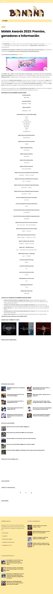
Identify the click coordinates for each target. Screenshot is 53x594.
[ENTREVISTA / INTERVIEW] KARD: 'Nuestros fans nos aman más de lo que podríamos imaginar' (15, 583)
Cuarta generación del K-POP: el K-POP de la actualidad (15, 395)
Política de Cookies (7, 539)
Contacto (4, 536)
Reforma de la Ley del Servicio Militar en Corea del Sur (20, 432)
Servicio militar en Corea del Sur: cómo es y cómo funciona (21, 438)
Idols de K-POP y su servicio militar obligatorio (18, 426)
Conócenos (5, 533)
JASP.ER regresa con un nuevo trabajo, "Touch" (40, 526)
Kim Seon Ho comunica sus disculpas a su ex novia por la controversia (42, 408)
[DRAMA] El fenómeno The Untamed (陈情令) (16, 388)
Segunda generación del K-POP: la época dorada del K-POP (41, 388)
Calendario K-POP (7, 545)
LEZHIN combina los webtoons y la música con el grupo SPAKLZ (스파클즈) (41, 545)
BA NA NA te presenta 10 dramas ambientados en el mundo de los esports (15, 416)
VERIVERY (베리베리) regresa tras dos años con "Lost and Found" (41, 532)
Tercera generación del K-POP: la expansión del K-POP (15, 401)
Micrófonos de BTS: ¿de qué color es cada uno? (41, 395)
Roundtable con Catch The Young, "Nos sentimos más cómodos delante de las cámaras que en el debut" (15, 562)
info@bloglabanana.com (39, 1)
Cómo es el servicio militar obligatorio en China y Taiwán (21, 444)
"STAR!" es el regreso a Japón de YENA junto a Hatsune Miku (40, 538)
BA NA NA (19, 54)
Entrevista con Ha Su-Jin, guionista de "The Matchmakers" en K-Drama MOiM (15, 569)
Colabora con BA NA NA (8, 542)
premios (3, 26)
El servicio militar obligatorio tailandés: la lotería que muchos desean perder (26, 450)
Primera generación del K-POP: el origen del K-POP (15, 408)
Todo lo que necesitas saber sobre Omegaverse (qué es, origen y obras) (42, 401)
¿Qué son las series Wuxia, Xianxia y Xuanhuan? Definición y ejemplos (41, 415)
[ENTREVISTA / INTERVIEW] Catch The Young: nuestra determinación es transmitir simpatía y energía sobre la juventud (15, 576)
